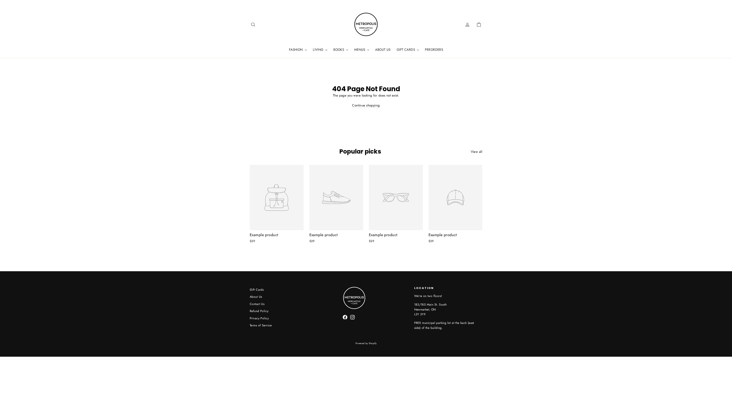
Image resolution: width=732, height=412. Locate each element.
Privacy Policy (259, 318)
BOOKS (339, 49)
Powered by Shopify (366, 343)
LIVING (318, 49)
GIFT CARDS (406, 49)
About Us (256, 297)
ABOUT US (382, 49)
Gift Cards (257, 289)
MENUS (360, 49)
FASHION (296, 49)
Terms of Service (261, 325)
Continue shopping (366, 105)
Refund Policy (259, 311)
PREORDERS (434, 49)
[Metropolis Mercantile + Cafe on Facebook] (345, 316)
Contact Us (257, 304)
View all (476, 151)
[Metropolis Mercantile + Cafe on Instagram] (352, 316)
